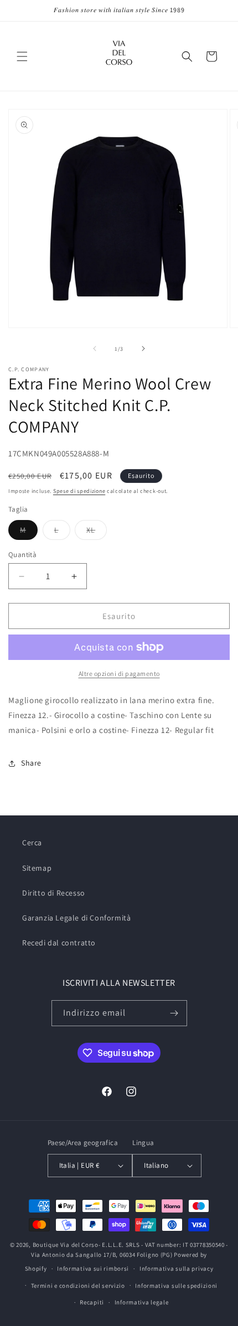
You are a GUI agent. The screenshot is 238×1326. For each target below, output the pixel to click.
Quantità (22, 554)
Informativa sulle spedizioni (176, 1285)
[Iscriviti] (174, 1013)
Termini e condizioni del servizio (78, 1285)
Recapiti (92, 1302)
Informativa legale (142, 1302)
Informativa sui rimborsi (93, 1268)
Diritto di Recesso (53, 893)
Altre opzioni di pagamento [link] (119, 673)
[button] (22, 56)
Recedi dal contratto (59, 943)
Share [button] (31, 763)
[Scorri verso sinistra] (94, 348)
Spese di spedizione (79, 491)
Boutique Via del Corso (66, 1245)
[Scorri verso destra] (143, 348)
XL (96, 532)
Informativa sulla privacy (176, 1268)
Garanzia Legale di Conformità (76, 918)
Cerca (32, 842)
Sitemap (36, 868)
